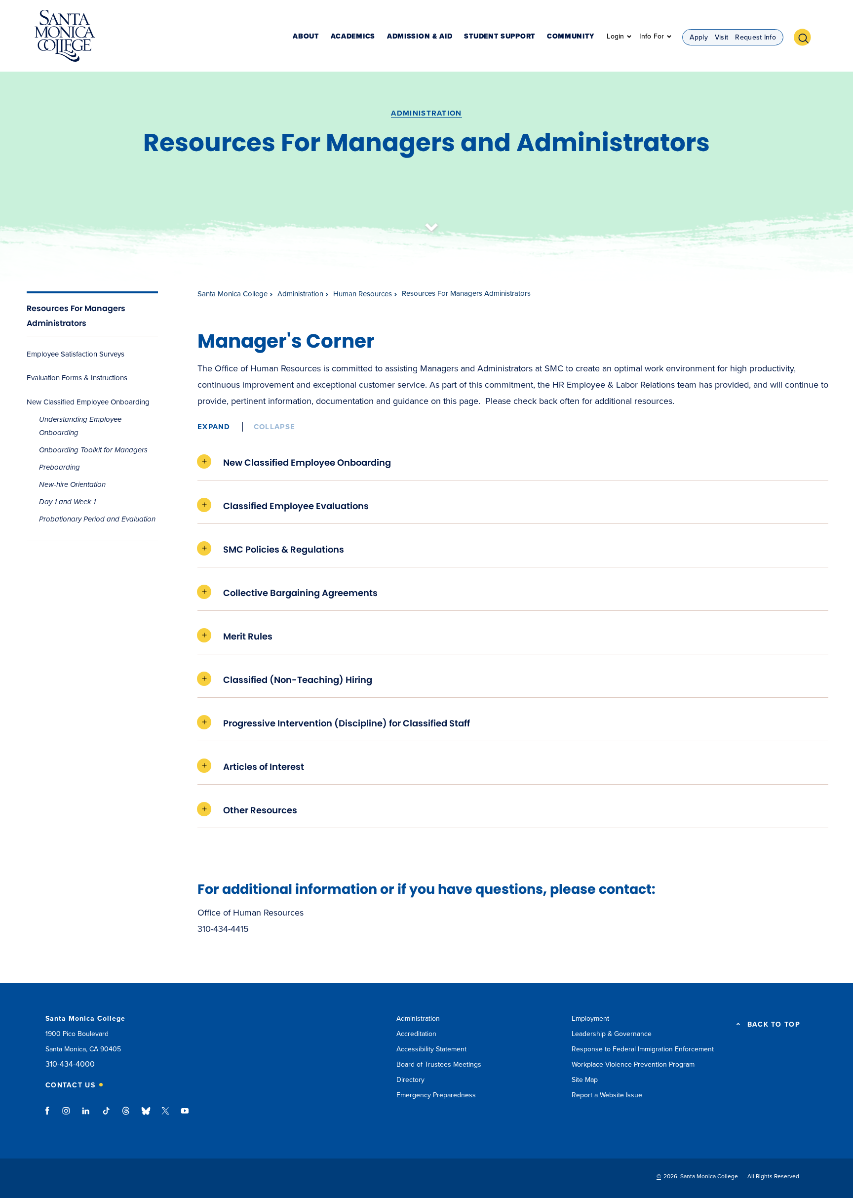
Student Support (499, 36)
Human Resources (362, 293)
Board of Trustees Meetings (438, 1064)
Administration (426, 113)
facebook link (50, 1115)
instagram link (67, 1115)
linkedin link (86, 1115)
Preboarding (59, 467)
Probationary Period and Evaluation (97, 519)
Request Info (755, 37)
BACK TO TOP (773, 1025)
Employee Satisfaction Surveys (75, 354)
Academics (353, 36)
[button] (806, 36)
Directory (410, 1080)
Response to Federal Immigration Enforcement (643, 1049)
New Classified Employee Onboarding (88, 402)
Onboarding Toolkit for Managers (93, 449)
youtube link (185, 1115)
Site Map (585, 1080)
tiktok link (106, 1115)
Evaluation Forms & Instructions (77, 377)
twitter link (165, 1115)
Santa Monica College (232, 293)
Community (570, 36)
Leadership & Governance (612, 1034)
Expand (214, 426)
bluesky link (146, 1115)
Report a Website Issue (607, 1095)
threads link (126, 1115)
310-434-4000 (70, 1064)
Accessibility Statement (431, 1049)
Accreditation (416, 1034)
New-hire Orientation (72, 484)
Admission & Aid (420, 36)
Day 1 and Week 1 (67, 501)
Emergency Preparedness (436, 1095)
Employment (590, 1018)
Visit (722, 37)
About (306, 36)
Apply (699, 37)
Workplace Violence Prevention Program (633, 1064)
